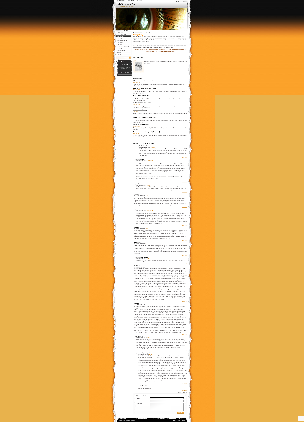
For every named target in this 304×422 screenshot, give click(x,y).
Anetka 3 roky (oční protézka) (141, 95)
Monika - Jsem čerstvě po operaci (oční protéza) (146, 132)
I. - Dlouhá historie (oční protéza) (142, 102)
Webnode (183, 420)
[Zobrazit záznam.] (138, 66)
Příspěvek (139, 403)
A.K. (134, 60)
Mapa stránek (131, 0)
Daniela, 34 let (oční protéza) (141, 124)
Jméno (138, 398)
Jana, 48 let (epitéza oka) (140, 110)
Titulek (138, 401)
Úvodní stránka (138, 32)
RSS (137, 0)
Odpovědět (184, 157)
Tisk (141, 0)
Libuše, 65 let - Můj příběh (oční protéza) (144, 117)
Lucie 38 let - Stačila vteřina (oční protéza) (144, 88)
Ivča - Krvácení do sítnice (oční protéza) (144, 81)
